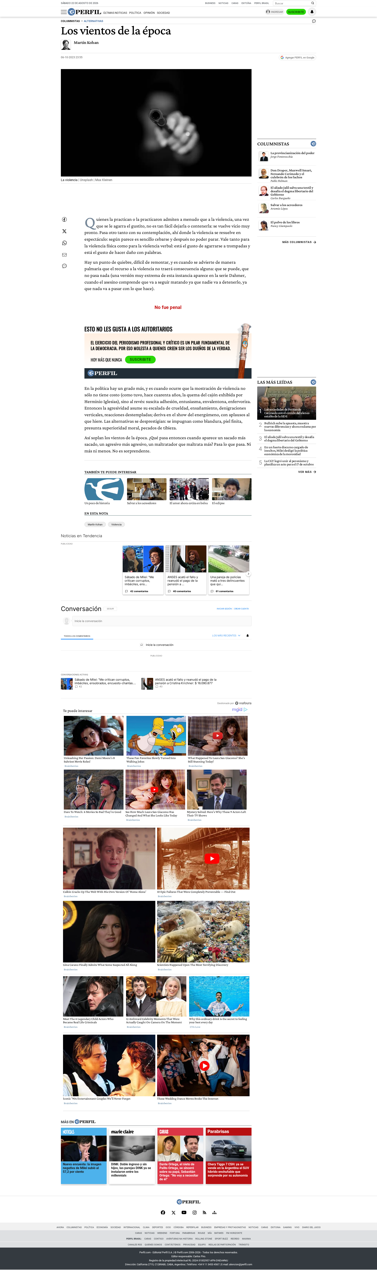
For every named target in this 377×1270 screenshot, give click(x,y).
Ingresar (277, 11)
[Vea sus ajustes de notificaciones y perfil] (312, 12)
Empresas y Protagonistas (230, 1227)
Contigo (159, 1239)
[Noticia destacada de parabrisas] (229, 1133)
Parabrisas (188, 1233)
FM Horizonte (234, 1233)
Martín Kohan (86, 42)
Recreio (235, 1239)
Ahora (60, 1227)
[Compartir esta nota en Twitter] (64, 231)
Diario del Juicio (311, 1227)
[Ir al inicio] (84, 12)
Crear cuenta (241, 609)
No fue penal (168, 307)
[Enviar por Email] (64, 254)
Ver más (305, 471)
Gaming (287, 1227)
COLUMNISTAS (70, 21)
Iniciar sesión (224, 609)
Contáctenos (172, 1244)
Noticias (223, 3)
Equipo (202, 1244)
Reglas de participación (222, 1244)
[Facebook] (163, 1212)
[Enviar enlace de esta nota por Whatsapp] (64, 243)
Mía (210, 1233)
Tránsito (244, 1244)
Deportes (157, 1227)
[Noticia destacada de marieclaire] (132, 1133)
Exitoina (275, 1227)
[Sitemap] (214, 1213)
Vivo (297, 1227)
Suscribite (296, 12)
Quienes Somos (153, 1244)
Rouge (201, 1233)
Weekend (162, 1233)
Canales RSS (135, 1244)
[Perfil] (85, 1122)
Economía (102, 1227)
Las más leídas (274, 382)
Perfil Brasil (261, 3)
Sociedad (163, 13)
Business (210, 3)
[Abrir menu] (64, 12)
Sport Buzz (221, 1239)
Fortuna (175, 1233)
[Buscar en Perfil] (312, 3)
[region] (156, 656)
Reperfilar (192, 1227)
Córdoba (179, 1227)
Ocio (168, 1227)
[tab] (77, 636)
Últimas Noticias (115, 13)
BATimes (218, 1233)
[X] (173, 1213)
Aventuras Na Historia (179, 1239)
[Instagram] (195, 1213)
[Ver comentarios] (313, 22)
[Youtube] (184, 1213)
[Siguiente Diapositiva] (248, 573)
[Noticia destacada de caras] (180, 1133)
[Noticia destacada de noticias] (84, 1133)
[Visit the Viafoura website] (243, 703)
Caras (235, 3)
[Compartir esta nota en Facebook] (64, 219)
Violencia (116, 524)
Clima (146, 1227)
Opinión (149, 13)
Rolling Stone (203, 1239)
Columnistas (273, 143)
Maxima (246, 1239)
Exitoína (246, 3)
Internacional (132, 1227)
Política (135, 13)
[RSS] (204, 1213)
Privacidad (189, 1244)
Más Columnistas (297, 242)
